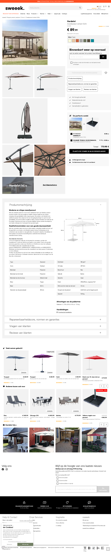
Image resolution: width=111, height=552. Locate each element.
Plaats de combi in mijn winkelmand (89, 151)
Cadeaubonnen (33, 523)
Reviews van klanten (90, 89)
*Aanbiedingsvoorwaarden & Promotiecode (94, 525)
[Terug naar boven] (107, 548)
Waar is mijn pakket (7, 520)
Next (106, 386)
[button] (3, 547)
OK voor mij (25, 544)
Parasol (23, 17)
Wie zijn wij (85, 520)
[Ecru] (69, 40)
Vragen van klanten (74, 89)
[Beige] (73, 40)
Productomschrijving (74, 78)
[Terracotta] (77, 40)
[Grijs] (81, 40)
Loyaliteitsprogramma (86, 13)
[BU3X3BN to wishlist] (105, 73)
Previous (101, 386)
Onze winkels (96, 13)
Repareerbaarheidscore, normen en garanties (82, 84)
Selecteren (9, 544)
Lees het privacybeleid (7, 539)
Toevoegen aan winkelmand (84, 73)
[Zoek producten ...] (80, 7)
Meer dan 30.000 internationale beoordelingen (96, 9)
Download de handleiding (65, 312)
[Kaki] (84, 40)
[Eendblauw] (92, 40)
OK (103, 57)
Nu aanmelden (103, 489)
